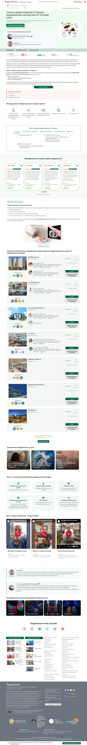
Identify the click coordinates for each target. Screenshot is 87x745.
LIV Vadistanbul (33, 282)
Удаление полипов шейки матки (69, 677)
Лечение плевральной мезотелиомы (52, 674)
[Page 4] (43, 618)
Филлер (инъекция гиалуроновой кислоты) (69, 673)
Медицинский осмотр (49, 655)
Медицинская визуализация (50, 650)
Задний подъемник (48, 675)
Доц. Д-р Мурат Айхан (38, 288)
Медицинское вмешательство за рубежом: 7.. (18, 648)
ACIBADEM (11, 188)
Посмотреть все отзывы (43, 194)
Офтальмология (47, 654)
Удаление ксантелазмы (49, 677)
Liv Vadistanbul (38, 641)
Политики (47, 700)
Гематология (47, 660)
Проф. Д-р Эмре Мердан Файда (40, 347)
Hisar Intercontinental (38, 656)
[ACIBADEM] (18, 416)
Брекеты (64, 669)
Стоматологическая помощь (50, 637)
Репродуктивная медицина (68, 639)
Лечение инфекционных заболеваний (70, 660)
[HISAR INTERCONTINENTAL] (18, 314)
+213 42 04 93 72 (60, 732)
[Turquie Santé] (8, 5)
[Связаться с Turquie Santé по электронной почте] (62, 628)
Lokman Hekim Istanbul (38, 669)
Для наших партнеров (50, 697)
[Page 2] (39, 618)
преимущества (10, 50)
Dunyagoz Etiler (38, 648)
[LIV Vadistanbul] (18, 289)
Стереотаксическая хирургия (50, 670)
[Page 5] (46, 618)
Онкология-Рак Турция (15, 5)
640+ (75, 33)
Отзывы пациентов (34, 50)
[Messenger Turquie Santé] (39, 628)
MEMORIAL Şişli (32, 257)
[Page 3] (41, 618)
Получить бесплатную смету (15, 25)
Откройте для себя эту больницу (72, 275)
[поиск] (25, 8)
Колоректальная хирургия (67, 644)
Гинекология (64, 647)
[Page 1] (36, 618)
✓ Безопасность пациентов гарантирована (15, 27)
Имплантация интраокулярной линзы (70, 670)
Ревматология (47, 662)
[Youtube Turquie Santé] (70, 690)
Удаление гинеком (66, 664)
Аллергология (65, 642)
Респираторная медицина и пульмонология (68, 650)
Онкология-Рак (47, 640)
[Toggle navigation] (2, 1)
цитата (72, 271)
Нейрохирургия (47, 652)
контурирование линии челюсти (69, 675)
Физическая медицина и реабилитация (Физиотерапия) (70, 658)
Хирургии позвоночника (67, 645)
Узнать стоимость (43, 87)
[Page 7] (50, 618)
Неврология (64, 652)
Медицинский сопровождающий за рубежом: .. (19, 662)
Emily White (16, 43)
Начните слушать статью (16, 201)
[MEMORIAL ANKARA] (18, 365)
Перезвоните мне (78, 1)
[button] (61, 158)
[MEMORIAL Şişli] (18, 263)
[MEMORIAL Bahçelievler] (18, 391)
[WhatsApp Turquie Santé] (47, 628)
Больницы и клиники (21, 50)
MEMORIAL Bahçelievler (35, 384)
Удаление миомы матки (67, 665)
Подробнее (15, 179)
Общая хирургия (48, 645)
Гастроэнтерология (48, 647)
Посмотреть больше (43, 246)
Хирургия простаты (48, 667)
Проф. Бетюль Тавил (38, 271)
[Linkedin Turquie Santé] (73, 690)
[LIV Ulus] (18, 340)
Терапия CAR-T (47, 669)
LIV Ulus (30, 333)
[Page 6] (48, 618)
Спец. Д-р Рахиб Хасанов (39, 314)
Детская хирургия (48, 659)
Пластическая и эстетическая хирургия (70, 637)
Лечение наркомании (49, 664)
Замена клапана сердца (49, 679)
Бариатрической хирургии (50, 644)
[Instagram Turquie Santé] (24, 628)
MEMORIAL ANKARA (34, 359)
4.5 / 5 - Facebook (71, 696)
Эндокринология (65, 655)
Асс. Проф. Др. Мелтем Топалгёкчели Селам (43, 339)
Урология (64, 662)
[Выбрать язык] (85, 2)
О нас (46, 694)
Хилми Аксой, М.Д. (37, 323)
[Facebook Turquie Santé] (32, 628)
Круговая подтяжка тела (67, 667)
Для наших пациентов (50, 690)
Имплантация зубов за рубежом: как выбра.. (18, 656)
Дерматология (47, 639)
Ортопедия (46, 642)
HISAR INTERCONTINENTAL (35, 308)
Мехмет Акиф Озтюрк (38, 263)
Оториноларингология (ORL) (68, 654)
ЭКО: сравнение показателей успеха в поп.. (18, 642)
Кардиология (64, 640)
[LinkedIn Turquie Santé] (55, 628)
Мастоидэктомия (48, 665)
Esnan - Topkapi (38, 661)
